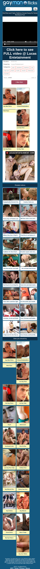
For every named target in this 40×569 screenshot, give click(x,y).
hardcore (26, 67)
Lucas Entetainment (17, 64)
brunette (6, 73)
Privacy (22, 568)
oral (32, 67)
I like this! (19, 82)
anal (13, 67)
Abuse (28, 568)
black (12, 70)
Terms (16, 568)
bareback (19, 67)
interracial (30, 70)
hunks (18, 70)
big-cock (6, 70)
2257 (11, 568)
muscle (24, 70)
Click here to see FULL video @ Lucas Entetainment (20, 53)
